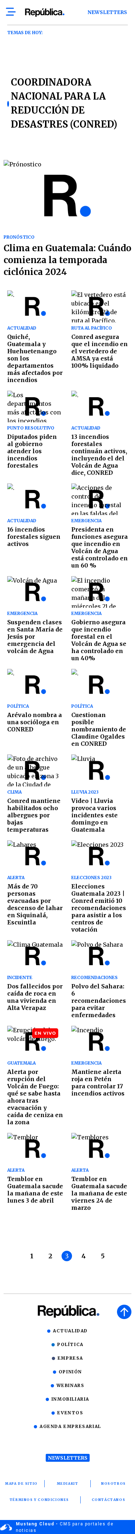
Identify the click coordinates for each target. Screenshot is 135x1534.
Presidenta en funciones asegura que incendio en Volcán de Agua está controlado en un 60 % (99, 547)
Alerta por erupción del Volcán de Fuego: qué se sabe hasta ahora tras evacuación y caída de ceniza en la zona (35, 1097)
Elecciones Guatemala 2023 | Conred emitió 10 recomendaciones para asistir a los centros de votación (98, 908)
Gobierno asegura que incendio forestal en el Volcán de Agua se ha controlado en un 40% (98, 640)
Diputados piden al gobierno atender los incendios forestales (32, 451)
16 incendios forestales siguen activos (33, 536)
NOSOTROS (113, 1483)
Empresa (70, 1358)
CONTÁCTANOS (109, 1500)
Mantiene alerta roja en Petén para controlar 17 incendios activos (98, 1082)
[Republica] (44, 12)
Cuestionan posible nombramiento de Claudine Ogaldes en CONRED (98, 729)
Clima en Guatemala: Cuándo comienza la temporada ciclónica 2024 (67, 260)
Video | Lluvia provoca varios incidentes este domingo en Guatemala (94, 815)
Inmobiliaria (70, 1399)
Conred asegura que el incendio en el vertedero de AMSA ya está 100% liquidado (99, 351)
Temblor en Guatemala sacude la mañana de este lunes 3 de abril (35, 1189)
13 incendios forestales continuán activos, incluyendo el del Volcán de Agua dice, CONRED (99, 454)
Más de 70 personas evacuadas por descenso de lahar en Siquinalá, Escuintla (35, 904)
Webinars (71, 1385)
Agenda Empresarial (70, 1426)
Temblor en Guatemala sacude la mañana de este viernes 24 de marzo (99, 1193)
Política (70, 1344)
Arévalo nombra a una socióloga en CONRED (34, 722)
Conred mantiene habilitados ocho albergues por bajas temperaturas (33, 815)
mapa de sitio (21, 1483)
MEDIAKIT (67, 1483)
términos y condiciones (39, 1500)
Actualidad (70, 1330)
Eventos (70, 1412)
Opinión (70, 1371)
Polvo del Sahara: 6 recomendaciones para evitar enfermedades (98, 1001)
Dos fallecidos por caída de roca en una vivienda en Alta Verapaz (35, 997)
